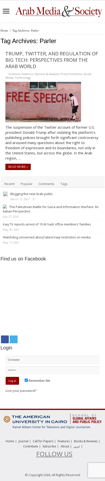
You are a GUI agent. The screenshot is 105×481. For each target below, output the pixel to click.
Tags (64, 184)
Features (27, 74)
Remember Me (39, 380)
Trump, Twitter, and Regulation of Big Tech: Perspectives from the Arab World (51, 60)
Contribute (30, 446)
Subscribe (49, 446)
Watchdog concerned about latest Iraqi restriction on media (47, 237)
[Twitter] (14, 339)
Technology (23, 77)
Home (4, 30)
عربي (77, 446)
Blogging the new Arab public (31, 194)
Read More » (18, 167)
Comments (46, 184)
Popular (26, 184)
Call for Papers (43, 441)
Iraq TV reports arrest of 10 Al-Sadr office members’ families (47, 224)
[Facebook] (5, 339)
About (65, 446)
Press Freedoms (71, 74)
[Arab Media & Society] (58, 11)
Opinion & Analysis (46, 74)
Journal (23, 441)
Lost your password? (21, 390)
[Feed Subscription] (103, 41)
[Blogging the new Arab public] (5, 194)
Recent (9, 184)
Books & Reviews (85, 441)
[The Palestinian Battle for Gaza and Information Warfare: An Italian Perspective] (5, 207)
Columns (14, 74)
